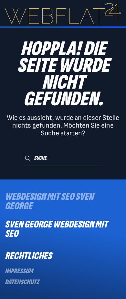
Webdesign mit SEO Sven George (49, 201)
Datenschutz (22, 282)
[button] (120, 13)
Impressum (19, 271)
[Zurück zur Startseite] (62, 13)
